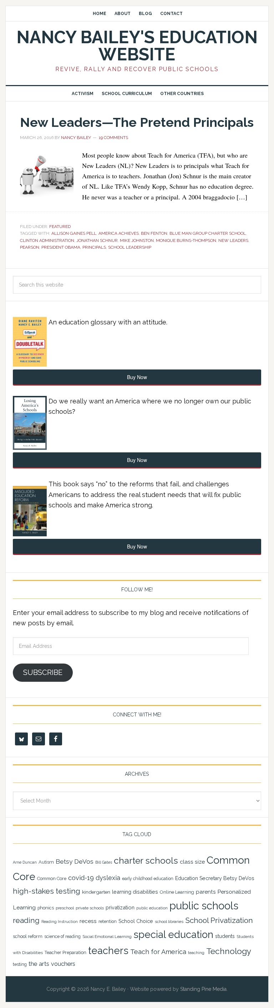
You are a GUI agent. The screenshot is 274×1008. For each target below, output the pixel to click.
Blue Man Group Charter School (207, 233)
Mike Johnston (137, 240)
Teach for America (158, 951)
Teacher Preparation (65, 952)
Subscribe (42, 672)
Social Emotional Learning (107, 936)
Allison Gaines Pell (73, 233)
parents (205, 892)
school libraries (169, 921)
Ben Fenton (154, 233)
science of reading (62, 936)
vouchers (63, 963)
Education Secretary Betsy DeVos (214, 878)
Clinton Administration (47, 240)
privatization (120, 907)
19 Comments (113, 137)
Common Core (51, 878)
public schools (203, 905)
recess (88, 921)
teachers (108, 950)
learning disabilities (135, 892)
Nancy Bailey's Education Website (137, 45)
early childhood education (147, 878)
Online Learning (177, 892)
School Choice (135, 921)
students (225, 936)
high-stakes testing (46, 891)
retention (107, 921)
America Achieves (118, 233)
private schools (90, 907)
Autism (46, 862)
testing (20, 964)
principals (94, 247)
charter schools (146, 860)
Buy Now (137, 377)
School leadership (129, 247)
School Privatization (219, 920)
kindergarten (96, 892)
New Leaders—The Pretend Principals (137, 122)
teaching (196, 952)
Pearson (29, 247)
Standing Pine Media (203, 989)
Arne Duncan (25, 862)
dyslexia (108, 878)
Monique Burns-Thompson (186, 240)
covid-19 (81, 878)
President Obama (60, 247)
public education (152, 908)
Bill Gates (103, 862)
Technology (228, 951)
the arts (39, 963)
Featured (60, 226)
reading (26, 920)
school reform (27, 936)
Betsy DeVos (74, 861)
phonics (45, 907)
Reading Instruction (59, 921)
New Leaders (233, 240)
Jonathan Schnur (97, 240)
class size (192, 861)
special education (173, 934)
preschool (65, 907)
